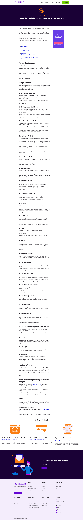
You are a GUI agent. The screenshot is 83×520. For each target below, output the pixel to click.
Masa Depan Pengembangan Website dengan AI (30, 57)
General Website (41, 15)
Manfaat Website (24, 56)
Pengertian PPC (44, 503)
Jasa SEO (29, 484)
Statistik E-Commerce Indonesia (33, 507)
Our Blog (29, 490)
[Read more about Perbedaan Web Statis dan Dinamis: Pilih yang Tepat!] (41, 429)
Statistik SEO (30, 501)
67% (29, 38)
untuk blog (35, 265)
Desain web (21, 218)
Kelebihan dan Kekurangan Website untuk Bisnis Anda (14, 437)
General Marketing (59, 484)
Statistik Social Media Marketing (33, 505)
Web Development (17, 503)
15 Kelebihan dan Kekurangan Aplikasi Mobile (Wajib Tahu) (67, 438)
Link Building (44, 490)
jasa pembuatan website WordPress (34, 410)
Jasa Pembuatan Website (32, 488)
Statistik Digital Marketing (32, 503)
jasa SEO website (43, 409)
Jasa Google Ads (30, 486)
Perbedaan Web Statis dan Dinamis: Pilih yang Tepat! (40, 437)
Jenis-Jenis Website (25, 50)
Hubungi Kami (65, 2)
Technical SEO (44, 492)
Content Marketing (59, 486)
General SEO (44, 484)
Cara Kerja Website (24, 49)
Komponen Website (24, 51)
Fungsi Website (24, 47)
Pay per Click (58, 488)
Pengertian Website (24, 46)
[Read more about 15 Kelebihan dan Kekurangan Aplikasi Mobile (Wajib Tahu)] (68, 429)
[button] (37, 2)
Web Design (16, 501)
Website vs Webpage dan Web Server (28, 54)
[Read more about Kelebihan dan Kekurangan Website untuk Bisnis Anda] (15, 429)
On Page (43, 488)
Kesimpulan (23, 58)
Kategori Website (24, 53)
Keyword (43, 486)
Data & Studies (58, 2)
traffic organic (43, 374)
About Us (29, 492)
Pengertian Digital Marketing (46, 501)
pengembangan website (37, 384)
